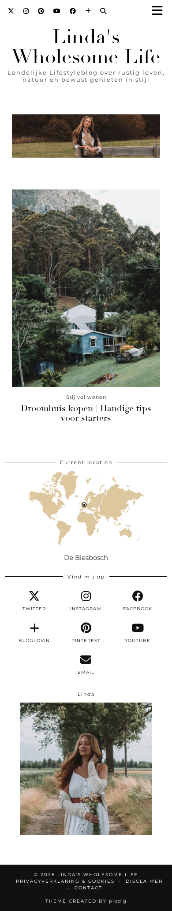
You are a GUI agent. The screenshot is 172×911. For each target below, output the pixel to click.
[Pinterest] (41, 11)
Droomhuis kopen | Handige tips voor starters (86, 413)
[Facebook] (73, 11)
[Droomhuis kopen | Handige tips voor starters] (86, 288)
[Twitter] (11, 11)
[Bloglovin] (88, 11)
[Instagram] (26, 11)
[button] (160, 11)
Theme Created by (86, 901)
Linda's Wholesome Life (86, 47)
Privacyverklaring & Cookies (65, 881)
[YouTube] (57, 11)
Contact (88, 888)
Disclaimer (144, 881)
